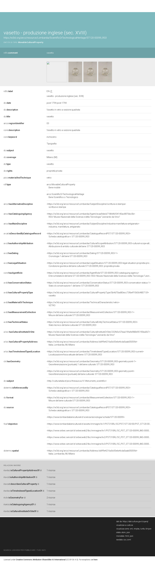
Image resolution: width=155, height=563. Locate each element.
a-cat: (22, 233)
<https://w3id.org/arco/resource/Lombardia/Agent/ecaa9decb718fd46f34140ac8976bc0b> (91, 215)
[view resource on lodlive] (149, 20)
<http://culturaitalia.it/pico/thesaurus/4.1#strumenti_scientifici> (77, 381)
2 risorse (51, 497)
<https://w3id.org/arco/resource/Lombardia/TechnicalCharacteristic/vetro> (83, 304)
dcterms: (16, 388)
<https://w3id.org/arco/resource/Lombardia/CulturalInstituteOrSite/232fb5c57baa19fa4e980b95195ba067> (98, 333)
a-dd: (17, 283)
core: (12, 130)
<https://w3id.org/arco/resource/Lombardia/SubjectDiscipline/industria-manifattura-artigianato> (93, 225)
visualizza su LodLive (124, 525)
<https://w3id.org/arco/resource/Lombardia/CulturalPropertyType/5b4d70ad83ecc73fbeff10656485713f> (98, 294)
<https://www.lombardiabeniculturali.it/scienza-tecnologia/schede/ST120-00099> (86, 417)
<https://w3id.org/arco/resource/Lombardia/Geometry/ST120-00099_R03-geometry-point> (90, 372)
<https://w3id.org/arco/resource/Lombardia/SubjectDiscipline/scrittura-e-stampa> (86, 205)
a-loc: (19, 332)
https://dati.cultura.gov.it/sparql (135, 521)
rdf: (7, 184)
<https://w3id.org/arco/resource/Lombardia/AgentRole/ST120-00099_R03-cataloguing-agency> (99, 274)
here (95, 560)
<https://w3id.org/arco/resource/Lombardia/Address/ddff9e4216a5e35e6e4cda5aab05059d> (92, 343)
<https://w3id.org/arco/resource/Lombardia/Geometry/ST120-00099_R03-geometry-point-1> (91, 363)
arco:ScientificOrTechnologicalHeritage (65, 195)
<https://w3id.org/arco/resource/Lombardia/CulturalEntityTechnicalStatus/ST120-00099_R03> (92, 323)
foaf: (11, 424)
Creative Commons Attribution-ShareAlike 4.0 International (41, 560)
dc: (7, 103)
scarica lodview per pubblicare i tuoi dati (25, 550)
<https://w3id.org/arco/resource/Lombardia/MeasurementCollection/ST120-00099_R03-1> (90, 313)
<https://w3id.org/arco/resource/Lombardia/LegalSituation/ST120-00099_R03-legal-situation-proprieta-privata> (100, 264)
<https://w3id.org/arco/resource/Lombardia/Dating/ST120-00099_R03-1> (82, 254)
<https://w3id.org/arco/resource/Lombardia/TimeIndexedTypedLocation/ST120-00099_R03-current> (95, 353)
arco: (14, 123)
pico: (17, 177)
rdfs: (11, 53)
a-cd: (18, 243)
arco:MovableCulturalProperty (61, 186)
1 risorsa (51, 470)
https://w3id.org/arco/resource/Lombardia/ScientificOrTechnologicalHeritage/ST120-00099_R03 (55, 37)
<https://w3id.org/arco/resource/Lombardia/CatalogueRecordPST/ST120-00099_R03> (89, 235)
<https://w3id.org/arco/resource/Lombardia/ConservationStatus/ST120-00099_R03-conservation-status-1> (99, 284)
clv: (12, 361)
